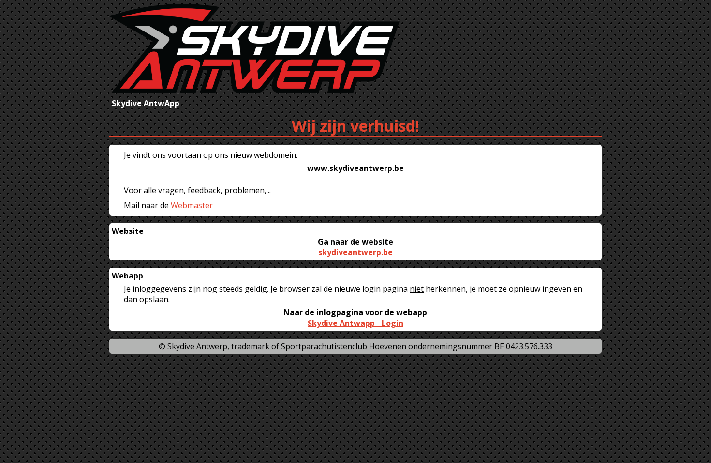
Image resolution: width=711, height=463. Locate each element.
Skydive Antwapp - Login (355, 323)
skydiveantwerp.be (355, 252)
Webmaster (192, 205)
